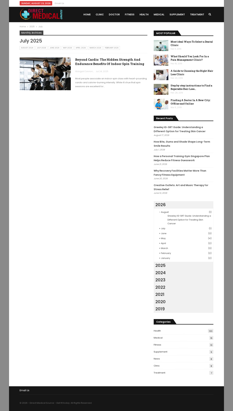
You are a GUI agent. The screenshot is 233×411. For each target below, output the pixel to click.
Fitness (129, 14)
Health (144, 14)
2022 (160, 287)
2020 (160, 302)
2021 (159, 294)
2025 (160, 265)
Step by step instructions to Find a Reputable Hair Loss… (191, 87)
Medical (159, 14)
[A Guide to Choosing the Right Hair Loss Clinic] (161, 74)
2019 (160, 309)
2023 (160, 280)
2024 (160, 273)
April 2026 (81, 48)
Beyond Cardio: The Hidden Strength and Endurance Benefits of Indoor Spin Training (109, 61)
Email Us (59, 3)
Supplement (177, 14)
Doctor (114, 14)
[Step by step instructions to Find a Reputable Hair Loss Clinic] (161, 89)
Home (87, 14)
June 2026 (54, 48)
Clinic (100, 14)
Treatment (197, 14)
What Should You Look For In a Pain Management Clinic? (190, 58)
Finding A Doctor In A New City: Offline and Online (190, 102)
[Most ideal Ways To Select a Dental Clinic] (161, 45)
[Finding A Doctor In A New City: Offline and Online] (161, 104)
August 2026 (27, 48)
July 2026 (41, 48)
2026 (160, 205)
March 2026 (95, 48)
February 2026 (112, 48)
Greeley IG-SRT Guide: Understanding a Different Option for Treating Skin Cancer (189, 219)
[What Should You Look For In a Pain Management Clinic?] (161, 60)
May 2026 (67, 48)
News (157, 358)
